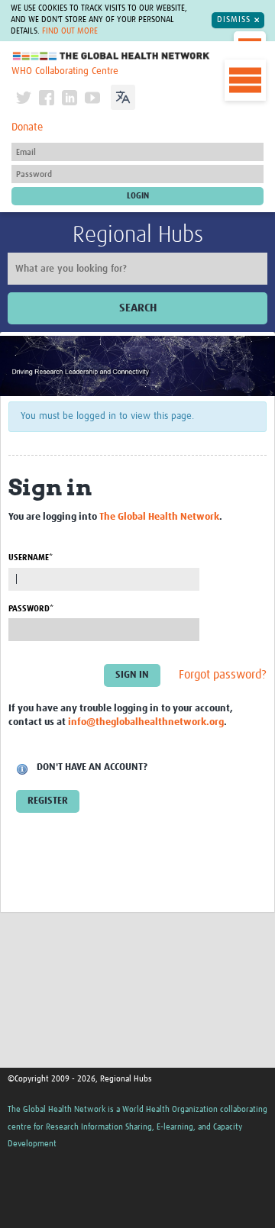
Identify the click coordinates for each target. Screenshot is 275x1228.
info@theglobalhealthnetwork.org (146, 722)
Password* (30, 608)
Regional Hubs (138, 235)
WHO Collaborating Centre (64, 71)
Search (138, 308)
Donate (27, 127)
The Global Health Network (111, 56)
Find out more (70, 31)
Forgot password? (223, 675)
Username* (30, 557)
